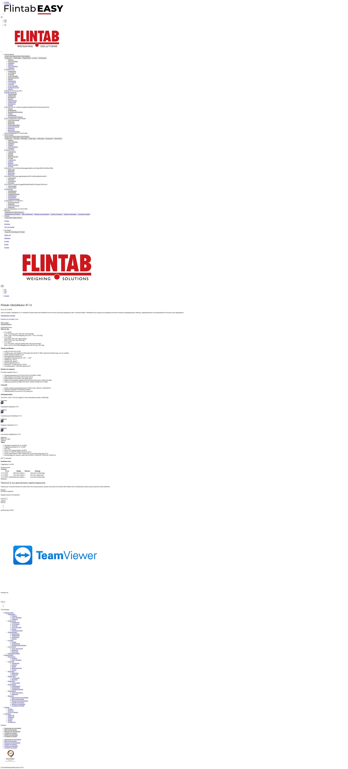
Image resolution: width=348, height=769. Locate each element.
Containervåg (12, 152)
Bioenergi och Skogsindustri (20, 701)
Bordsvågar (11, 671)
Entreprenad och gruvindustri (12, 214)
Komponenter (12, 684)
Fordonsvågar (12, 71)
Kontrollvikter (12, 192)
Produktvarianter (5, 467)
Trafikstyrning (12, 95)
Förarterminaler (12, 94)
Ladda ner (4, 410)
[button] (174, 327)
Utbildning (11, 63)
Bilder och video (5, 439)
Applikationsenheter (13, 194)
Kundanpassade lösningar (15, 112)
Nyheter (6, 221)
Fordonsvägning (9, 612)
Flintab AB (7, 235)
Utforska (6, 707)
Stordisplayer (11, 97)
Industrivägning (8, 655)
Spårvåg (10, 79)
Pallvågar (10, 155)
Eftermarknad (12, 691)
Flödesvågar (11, 681)
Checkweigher (12, 186)
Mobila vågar (12, 676)
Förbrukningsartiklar (14, 125)
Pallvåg (14, 666)
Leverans (10, 640)
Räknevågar (11, 170)
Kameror (10, 99)
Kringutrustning (12, 632)
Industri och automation (70, 214)
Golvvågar (11, 661)
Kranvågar (11, 179)
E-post (3, 498)
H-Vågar (10, 158)
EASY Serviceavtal (13, 120)
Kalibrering (11, 122)
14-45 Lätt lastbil (13, 76)
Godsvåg (10, 153)
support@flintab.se (6, 324)
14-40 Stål (11, 74)
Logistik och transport (56, 214)
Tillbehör (3, 440)
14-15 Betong (12, 73)
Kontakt (6, 247)
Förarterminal (15, 634)
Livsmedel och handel (84, 214)
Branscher (11, 696)
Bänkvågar (11, 171)
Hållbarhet (7, 238)
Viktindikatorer (12, 191)
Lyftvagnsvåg (12, 178)
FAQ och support (9, 227)
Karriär (6, 244)
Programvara (11, 614)
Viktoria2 (10, 60)
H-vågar (14, 670)
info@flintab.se (8, 598)
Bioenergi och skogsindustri (42, 214)
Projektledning (12, 110)
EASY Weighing (13, 61)
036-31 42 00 (4, 323)
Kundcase (7, 224)
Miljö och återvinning (27, 214)
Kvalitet (6, 241)
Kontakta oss (11, 722)
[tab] (8, 58)
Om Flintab (7, 714)
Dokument (4, 400)
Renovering (11, 123)
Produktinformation (6, 327)
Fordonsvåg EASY (13, 78)
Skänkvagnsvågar (13, 156)
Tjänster (10, 109)
